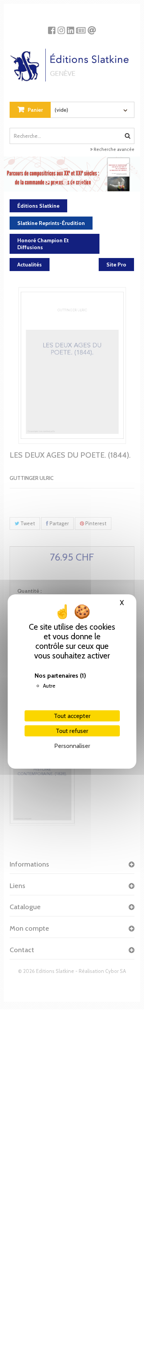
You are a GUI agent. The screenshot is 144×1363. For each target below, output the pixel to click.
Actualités (29, 264)
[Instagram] (61, 27)
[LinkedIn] (70, 27)
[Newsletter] (81, 27)
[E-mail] (92, 27)
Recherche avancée (113, 149)
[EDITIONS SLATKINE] (72, 62)
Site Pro (116, 264)
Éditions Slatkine (38, 205)
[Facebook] (51, 27)
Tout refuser (72, 730)
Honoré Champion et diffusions (43, 244)
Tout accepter (72, 716)
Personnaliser (72, 745)
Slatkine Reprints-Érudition (51, 223)
